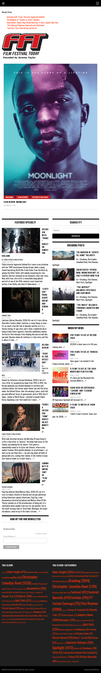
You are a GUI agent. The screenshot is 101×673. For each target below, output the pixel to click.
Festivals (79, 597)
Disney (11, 589)
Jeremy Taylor (88, 620)
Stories (78, 648)
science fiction (11, 612)
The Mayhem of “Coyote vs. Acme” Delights (23, 19)
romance (38, 608)
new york (27, 604)
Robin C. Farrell (27, 608)
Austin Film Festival (61, 576)
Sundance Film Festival (13, 615)
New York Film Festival (66, 633)
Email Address (9, 536)
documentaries (20, 589)
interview (43, 596)
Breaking (9, 197)
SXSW (28, 615)
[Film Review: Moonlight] (50, 131)
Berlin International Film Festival (83, 575)
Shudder (29, 612)
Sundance (39, 611)
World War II (21, 622)
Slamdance (61, 643)
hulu (34, 597)
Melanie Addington (67, 629)
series (21, 612)
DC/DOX (56, 592)
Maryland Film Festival (62, 625)
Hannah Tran (10, 596)
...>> (63, 347)
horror (26, 596)
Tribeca (40, 619)
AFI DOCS (78, 572)
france (25, 592)
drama (5, 592)
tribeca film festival (9, 622)
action (4, 572)
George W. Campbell (35, 592)
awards (41, 572)
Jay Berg (79, 620)
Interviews (67, 620)
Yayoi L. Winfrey (73, 661)
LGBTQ (5, 601)
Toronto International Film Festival (23, 619)
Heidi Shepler (70, 615)
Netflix (17, 604)
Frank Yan (65, 610)
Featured (79, 592)
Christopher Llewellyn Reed (74, 586)
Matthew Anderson (77, 625)
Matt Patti (23, 600)
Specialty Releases (40, 197)
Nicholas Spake (84, 633)
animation (31, 572)
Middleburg (36, 601)
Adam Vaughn (16, 572)
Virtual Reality (62, 661)
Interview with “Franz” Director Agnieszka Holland (25, 16)
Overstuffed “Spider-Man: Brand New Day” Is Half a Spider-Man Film (32, 22)
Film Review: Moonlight (15, 201)
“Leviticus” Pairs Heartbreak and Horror (22, 28)
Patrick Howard (10, 608)
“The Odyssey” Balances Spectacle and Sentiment (25, 25)
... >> (38, 284)
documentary (36, 588)
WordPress (95, 669)
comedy (36, 583)
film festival (15, 592)
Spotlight (62, 647)
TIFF (45, 615)
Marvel (12, 601)
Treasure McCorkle (60, 657)
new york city (37, 605)
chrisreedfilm (13, 577)
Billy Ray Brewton (60, 581)
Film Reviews (22, 197)
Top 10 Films (6, 619)
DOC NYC (65, 592)
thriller (37, 615)
